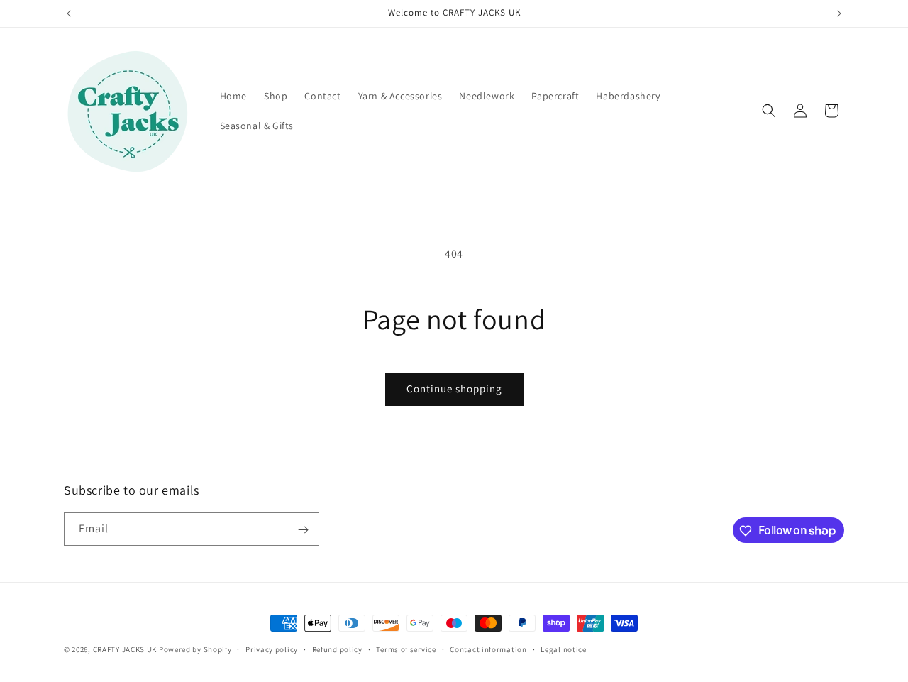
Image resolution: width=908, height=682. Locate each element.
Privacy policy (271, 649)
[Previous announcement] (68, 13)
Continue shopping (454, 388)
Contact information (488, 649)
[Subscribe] (303, 529)
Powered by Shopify (195, 649)
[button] (769, 110)
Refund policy (337, 649)
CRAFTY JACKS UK (125, 649)
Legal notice (563, 649)
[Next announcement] (839, 13)
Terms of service (406, 649)
